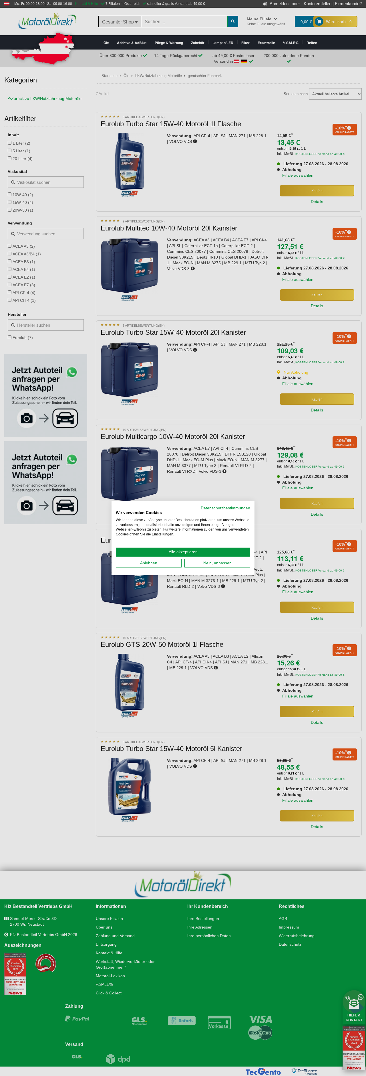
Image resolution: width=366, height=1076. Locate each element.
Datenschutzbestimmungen (225, 508)
